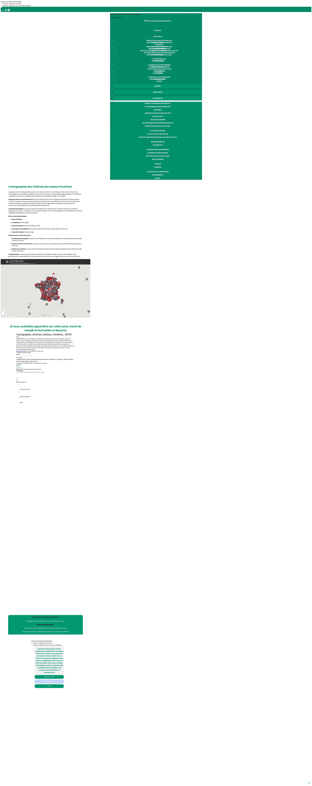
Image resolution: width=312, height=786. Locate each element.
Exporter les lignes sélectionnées (11, 2)
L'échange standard (157, 120)
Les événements (157, 175)
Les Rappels (159, 45)
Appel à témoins (157, 159)
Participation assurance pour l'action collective (159, 51)
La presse (159, 71)
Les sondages (158, 145)
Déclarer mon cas (159, 59)
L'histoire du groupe (159, 47)
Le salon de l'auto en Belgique (159, 77)
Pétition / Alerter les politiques (159, 69)
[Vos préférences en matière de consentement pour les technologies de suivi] (309, 783)
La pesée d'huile (157, 116)
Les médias (157, 167)
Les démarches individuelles (157, 153)
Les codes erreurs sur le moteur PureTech (159, 53)
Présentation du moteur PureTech (159, 40)
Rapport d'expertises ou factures (157, 126)
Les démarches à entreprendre (159, 65)
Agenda (159, 81)
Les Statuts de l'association (157, 134)
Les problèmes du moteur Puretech (158, 107)
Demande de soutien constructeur (158, 113)
